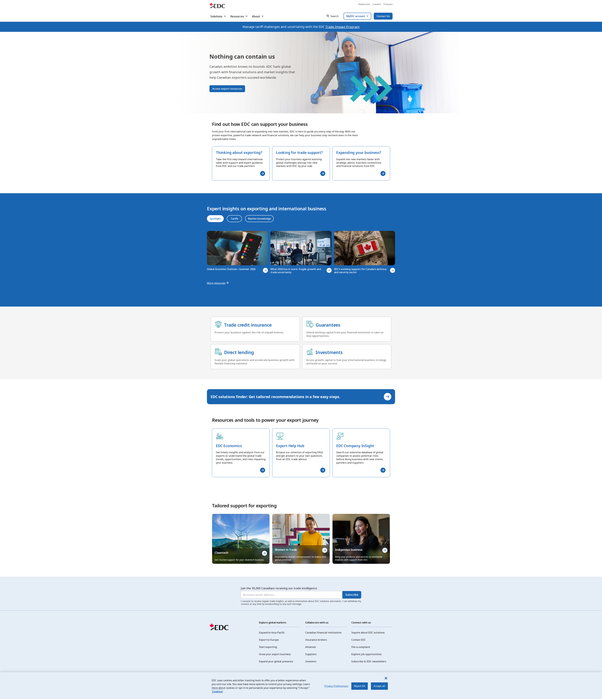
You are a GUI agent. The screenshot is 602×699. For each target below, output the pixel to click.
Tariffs (234, 218)
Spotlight (215, 218)
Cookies (217, 691)
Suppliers (311, 654)
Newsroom (364, 4)
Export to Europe (269, 639)
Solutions (216, 16)
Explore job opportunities (366, 654)
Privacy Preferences (336, 686)
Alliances (310, 647)
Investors (310, 661)
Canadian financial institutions (323, 632)
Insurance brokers (316, 639)
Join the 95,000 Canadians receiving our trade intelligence (279, 588)
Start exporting (268, 647)
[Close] (385, 678)
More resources (216, 283)
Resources (237, 16)
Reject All (359, 686)
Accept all (379, 686)
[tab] (215, 218)
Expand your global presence (276, 661)
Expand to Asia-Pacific (272, 632)
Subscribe (351, 595)
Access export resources (227, 88)
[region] (301, 685)
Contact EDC (358, 639)
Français (388, 4)
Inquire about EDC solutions (368, 632)
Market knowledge (259, 218)
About (256, 16)
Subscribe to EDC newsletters (368, 661)
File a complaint (360, 647)
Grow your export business (275, 654)
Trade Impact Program (342, 27)
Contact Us (383, 16)
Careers (377, 4)
